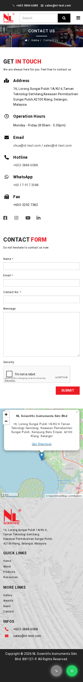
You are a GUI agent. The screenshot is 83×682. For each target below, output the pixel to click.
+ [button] (6, 414)
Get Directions (42, 444)
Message (9, 308)
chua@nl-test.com (27, 145)
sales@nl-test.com (58, 5)
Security (8, 362)
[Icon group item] (15, 219)
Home (35, 40)
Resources (10, 577)
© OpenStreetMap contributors (64, 495)
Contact (8, 611)
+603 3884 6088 (27, 5)
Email (7, 275)
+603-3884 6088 (25, 165)
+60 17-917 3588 (26, 185)
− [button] (6, 421)
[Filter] (64, 18)
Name (7, 259)
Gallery (8, 595)
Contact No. (11, 292)
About (7, 566)
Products (9, 571)
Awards (8, 600)
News (7, 606)
